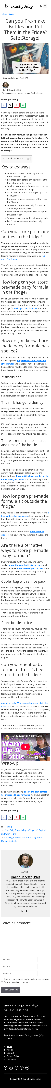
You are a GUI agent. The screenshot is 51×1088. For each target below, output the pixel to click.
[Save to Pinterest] (17, 105)
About (10, 1049)
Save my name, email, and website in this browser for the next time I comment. (27, 981)
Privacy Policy (13, 1056)
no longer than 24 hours (25, 308)
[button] (41, 6)
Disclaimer (11, 1059)
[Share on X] (10, 105)
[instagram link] (11, 1068)
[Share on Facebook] (4, 105)
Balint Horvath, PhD (25, 877)
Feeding (12, 14)
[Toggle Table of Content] (27, 159)
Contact (10, 1053)
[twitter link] (5, 1068)
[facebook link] (27, 1068)
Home (4, 14)
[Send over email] (23, 105)
